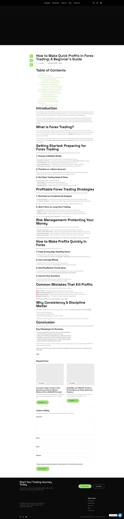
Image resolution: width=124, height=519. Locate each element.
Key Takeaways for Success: (49, 105)
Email (38, 447)
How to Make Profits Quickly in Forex (49, 91)
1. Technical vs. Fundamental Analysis (52, 86)
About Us (64, 2)
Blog (70, 2)
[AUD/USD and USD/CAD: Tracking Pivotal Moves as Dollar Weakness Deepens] (80, 374)
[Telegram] (120, 515)
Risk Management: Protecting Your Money (50, 89)
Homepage (47, 2)
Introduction (42, 74)
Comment (39, 417)
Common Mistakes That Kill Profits (48, 100)
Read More (41, 402)
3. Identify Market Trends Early (50, 96)
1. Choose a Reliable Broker (49, 79)
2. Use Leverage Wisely (48, 94)
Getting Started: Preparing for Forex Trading (51, 77)
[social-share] (31, 56)
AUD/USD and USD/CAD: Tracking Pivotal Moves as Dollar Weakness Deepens (80, 390)
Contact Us (77, 2)
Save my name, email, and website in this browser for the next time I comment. (60, 464)
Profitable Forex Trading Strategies (48, 84)
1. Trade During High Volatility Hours (51, 93)
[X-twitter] (97, 3)
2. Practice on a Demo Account (50, 81)
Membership (56, 2)
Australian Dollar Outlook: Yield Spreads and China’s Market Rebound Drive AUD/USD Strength (49, 390)
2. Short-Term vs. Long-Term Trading (51, 88)
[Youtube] (101, 3)
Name (38, 438)
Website (38, 455)
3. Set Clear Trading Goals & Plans (51, 82)
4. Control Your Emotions (48, 98)
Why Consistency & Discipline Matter (49, 101)
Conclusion (42, 103)
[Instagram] (93, 3)
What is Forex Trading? (45, 75)
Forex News (41, 383)
